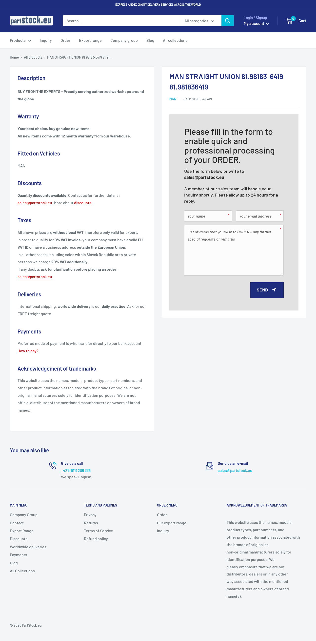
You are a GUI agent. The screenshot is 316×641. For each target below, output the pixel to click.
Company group (124, 40)
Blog (150, 40)
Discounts (18, 538)
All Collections (22, 570)
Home (14, 57)
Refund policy (96, 538)
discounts (82, 202)
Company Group (24, 514)
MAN (172, 99)
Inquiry (46, 40)
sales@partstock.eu (204, 177)
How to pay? (28, 350)
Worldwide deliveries (28, 546)
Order (65, 40)
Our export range (171, 522)
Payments (18, 554)
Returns (91, 522)
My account (254, 23)
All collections (175, 40)
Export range (90, 40)
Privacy (90, 514)
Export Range (22, 530)
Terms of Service (98, 530)
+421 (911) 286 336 (76, 470)
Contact (17, 522)
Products (18, 40)
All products (33, 57)
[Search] (227, 20)
